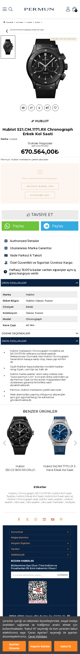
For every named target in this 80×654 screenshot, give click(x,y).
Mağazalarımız (19, 537)
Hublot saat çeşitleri (51, 499)
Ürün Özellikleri (14, 282)
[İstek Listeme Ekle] (23, 108)
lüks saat (20, 502)
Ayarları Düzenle (14, 646)
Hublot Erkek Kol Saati (30, 496)
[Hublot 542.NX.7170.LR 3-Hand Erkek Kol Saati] (22, 434)
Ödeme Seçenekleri (16, 333)
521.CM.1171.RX (43, 493)
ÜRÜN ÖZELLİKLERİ (14, 340)
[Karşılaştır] (31, 108)
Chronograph (26, 493)
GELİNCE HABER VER (40, 186)
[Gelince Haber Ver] (47, 108)
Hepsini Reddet (40, 646)
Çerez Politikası (37, 636)
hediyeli (70, 502)
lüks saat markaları (52, 502)
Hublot (13, 493)
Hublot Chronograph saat (22, 499)
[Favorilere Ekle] (55, 108)
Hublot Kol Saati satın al (59, 496)
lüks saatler (33, 502)
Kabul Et (65, 646)
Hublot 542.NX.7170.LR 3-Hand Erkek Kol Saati (22, 468)
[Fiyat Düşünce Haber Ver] (39, 108)
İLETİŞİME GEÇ (40, 195)
